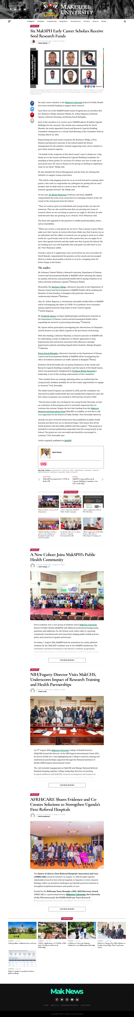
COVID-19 (66, 470)
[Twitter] (45, 465)
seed (68, 472)
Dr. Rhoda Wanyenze (58, 194)
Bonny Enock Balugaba (48, 353)
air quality (57, 470)
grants (96, 470)
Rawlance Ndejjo (59, 287)
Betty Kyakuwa (44, 816)
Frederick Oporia (48, 316)
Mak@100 (30, 21)
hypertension (44, 472)
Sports (87, 21)
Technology (75, 21)
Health (95, 21)
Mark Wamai (42, 43)
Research (63, 21)
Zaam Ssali (42, 691)
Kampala (54, 472)
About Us (54, 1005)
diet (72, 470)
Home (46, 1005)
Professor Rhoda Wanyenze (84, 371)
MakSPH (67, 440)
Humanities (52, 21)
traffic (75, 472)
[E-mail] (42, 465)
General (40, 21)
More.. (103, 21)
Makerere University (73, 102)
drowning (80, 470)
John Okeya (42, 567)
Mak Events (85, 1005)
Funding (88, 470)
